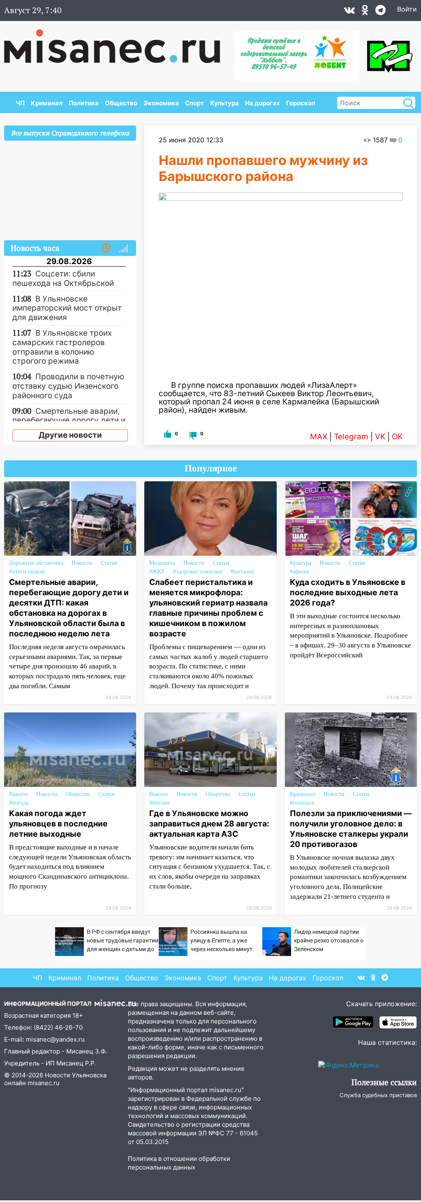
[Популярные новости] (123, 248)
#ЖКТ (157, 572)
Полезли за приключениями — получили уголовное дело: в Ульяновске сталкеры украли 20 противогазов (351, 828)
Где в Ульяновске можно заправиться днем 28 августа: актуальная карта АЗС (209, 823)
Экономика (161, 103)
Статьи (109, 563)
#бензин (159, 803)
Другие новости (70, 435)
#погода (19, 803)
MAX (318, 436)
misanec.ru (44, 1083)
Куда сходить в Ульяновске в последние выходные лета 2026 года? (347, 592)
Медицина (162, 563)
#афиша (299, 572)
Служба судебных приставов (378, 1095)
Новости (82, 563)
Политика (84, 103)
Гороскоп (300, 103)
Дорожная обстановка (36, 563)
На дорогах (262, 103)
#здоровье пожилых (197, 572)
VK (380, 436)
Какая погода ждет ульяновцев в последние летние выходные (58, 823)
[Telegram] (380, 12)
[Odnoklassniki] (365, 12)
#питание (242, 572)
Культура (224, 103)
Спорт (194, 103)
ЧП (20, 103)
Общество (121, 103)
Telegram (351, 436)
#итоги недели (27, 572)
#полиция (302, 803)
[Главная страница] (117, 42)
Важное (18, 794)
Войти (407, 9)
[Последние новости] (106, 248)
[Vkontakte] (349, 12)
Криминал (46, 103)
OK (397, 436)
